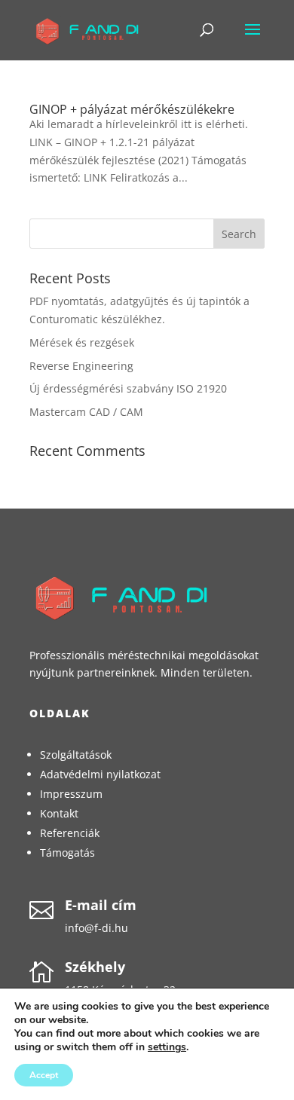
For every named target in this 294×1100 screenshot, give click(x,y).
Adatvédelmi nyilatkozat (100, 774)
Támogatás (67, 852)
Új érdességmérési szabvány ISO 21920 (128, 388)
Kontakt (59, 813)
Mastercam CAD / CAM (86, 412)
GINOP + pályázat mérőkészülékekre (131, 109)
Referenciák (70, 833)
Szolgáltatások (76, 754)
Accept (43, 1075)
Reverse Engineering (81, 366)
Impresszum (71, 794)
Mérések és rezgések (81, 342)
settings (167, 1047)
